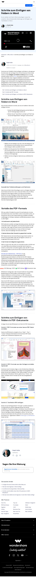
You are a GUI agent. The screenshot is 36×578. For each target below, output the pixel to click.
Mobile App (28, 507)
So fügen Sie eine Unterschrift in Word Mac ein (14, 484)
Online (3, 509)
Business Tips (16, 509)
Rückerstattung (29, 567)
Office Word (10, 54)
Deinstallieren (18, 569)
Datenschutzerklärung (18, 565)
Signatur (3, 507)
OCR (14, 507)
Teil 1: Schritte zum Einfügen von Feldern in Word (14, 90)
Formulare (15, 505)
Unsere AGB (9, 565)
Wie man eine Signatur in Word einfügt (11, 486)
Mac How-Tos (16, 511)
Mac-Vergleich (5, 513)
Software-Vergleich (30, 503)
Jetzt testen (29, 5)
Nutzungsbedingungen (19, 567)
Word (15, 76)
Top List (15, 503)
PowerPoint (16, 513)
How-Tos (3, 503)
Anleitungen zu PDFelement (28, 415)
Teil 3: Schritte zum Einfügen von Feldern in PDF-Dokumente (17, 94)
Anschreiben (28, 509)
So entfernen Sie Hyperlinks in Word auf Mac (13, 489)
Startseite (3, 54)
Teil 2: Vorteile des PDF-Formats (10, 92)
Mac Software (28, 511)
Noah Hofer (10, 62)
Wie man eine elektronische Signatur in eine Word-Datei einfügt (18, 495)
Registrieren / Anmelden (10, 469)
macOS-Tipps (4, 511)
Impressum (27, 565)
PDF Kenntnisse (5, 505)
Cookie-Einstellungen (8, 567)
